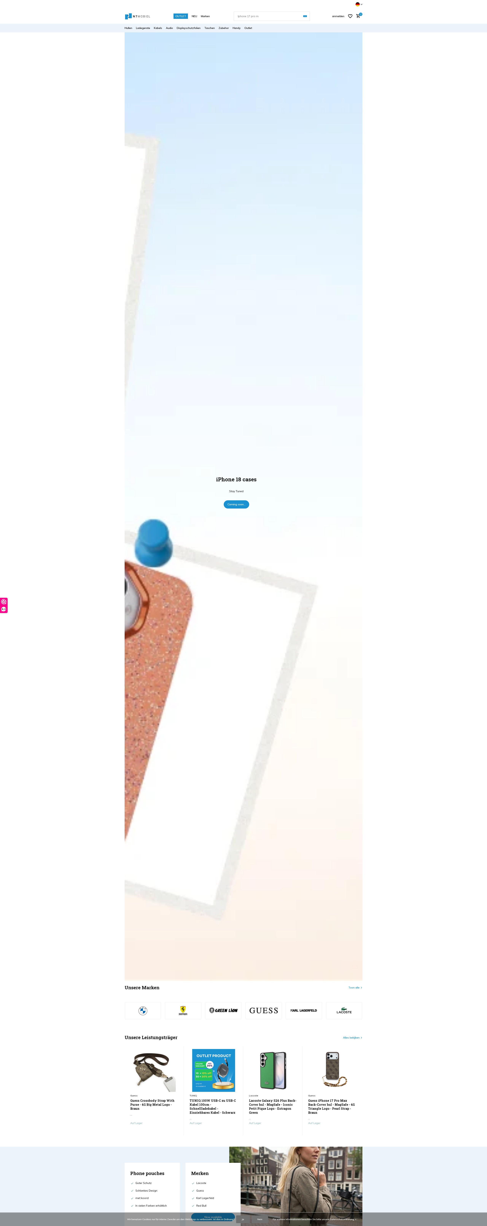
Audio (169, 28)
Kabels (158, 28)
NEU (194, 16)
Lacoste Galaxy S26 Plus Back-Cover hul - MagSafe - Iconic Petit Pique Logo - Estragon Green (272, 1106)
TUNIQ (193, 1095)
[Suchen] (305, 16)
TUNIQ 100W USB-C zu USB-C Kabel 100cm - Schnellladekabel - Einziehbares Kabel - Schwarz (213, 1106)
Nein (259, 1219)
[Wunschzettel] (350, 16)
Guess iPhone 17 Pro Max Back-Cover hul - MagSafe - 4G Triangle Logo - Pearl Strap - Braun (331, 1106)
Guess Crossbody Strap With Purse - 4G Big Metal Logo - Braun (152, 1104)
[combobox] (272, 16)
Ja (243, 1219)
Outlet (248, 28)
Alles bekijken (351, 1037)
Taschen (209, 28)
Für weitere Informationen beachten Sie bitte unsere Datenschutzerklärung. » (314, 1219)
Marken (205, 16)
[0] (357, 16)
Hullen (128, 28)
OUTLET (180, 16)
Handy (237, 28)
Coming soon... (236, 504)
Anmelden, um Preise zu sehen (154, 1131)
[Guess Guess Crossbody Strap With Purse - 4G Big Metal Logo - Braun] (154, 1070)
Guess (134, 1095)
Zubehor (224, 28)
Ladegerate (143, 28)
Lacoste (253, 1095)
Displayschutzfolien (189, 28)
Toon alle (354, 987)
